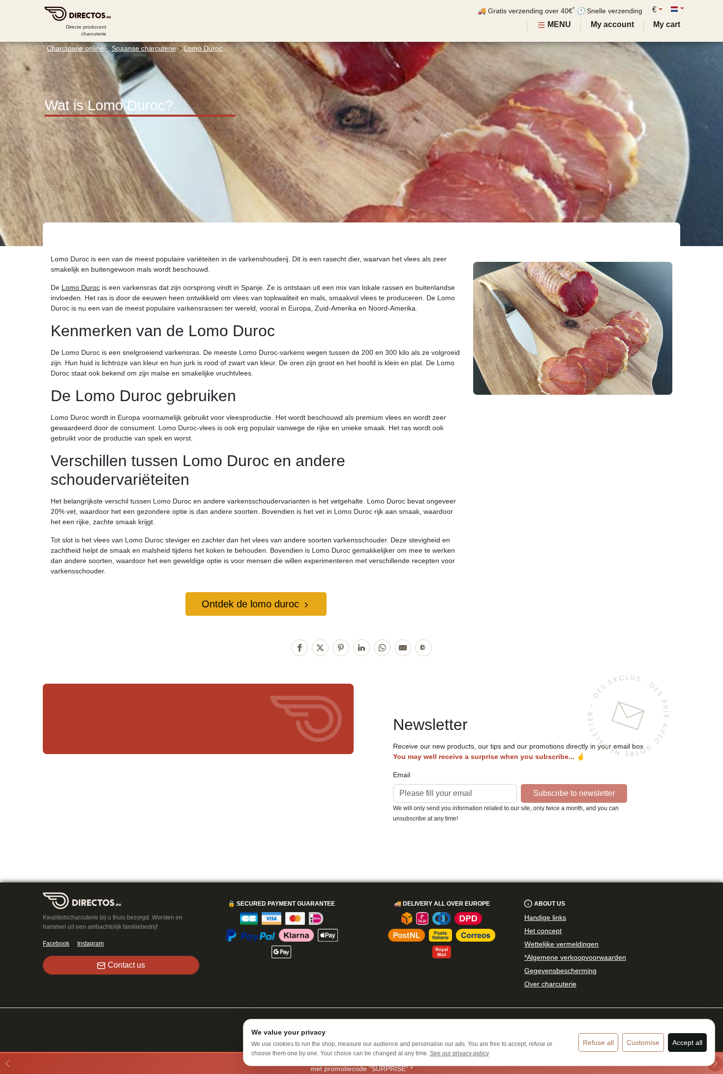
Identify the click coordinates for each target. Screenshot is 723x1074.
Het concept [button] (543, 931)
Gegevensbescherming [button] (560, 971)
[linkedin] (361, 647)
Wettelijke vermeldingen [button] (561, 944)
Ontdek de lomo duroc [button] (250, 604)
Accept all (687, 1042)
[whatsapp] (382, 647)
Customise (643, 1042)
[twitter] (320, 647)
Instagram (90, 943)
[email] (402, 647)
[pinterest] (340, 647)
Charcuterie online (75, 48)
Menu (558, 24)
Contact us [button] (126, 965)
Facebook (56, 943)
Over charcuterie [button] (550, 984)
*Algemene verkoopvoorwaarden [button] (575, 957)
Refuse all (598, 1042)
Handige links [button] (545, 917)
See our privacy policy (459, 1053)
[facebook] (299, 647)
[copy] (423, 647)
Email (401, 775)
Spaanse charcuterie (144, 48)
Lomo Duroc (203, 48)
